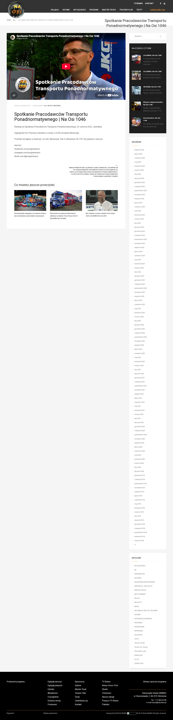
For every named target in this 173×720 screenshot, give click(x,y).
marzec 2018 (139, 540)
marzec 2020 (139, 463)
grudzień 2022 (139, 329)
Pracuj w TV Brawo (110, 700)
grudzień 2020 (139, 426)
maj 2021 (137, 406)
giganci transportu (100, 167)
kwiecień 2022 (139, 361)
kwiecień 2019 (139, 508)
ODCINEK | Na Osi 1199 (152, 87)
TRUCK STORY (139, 643)
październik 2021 (140, 386)
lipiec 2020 (138, 447)
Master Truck (80, 689)
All (45, 105)
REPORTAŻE (57, 105)
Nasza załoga (108, 697)
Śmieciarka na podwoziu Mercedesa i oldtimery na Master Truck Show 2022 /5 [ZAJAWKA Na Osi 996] (64, 216)
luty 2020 (137, 467)
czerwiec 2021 (139, 402)
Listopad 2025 (139, 186)
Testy (77, 697)
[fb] (160, 3)
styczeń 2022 (139, 374)
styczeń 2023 (139, 325)
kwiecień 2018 (139, 536)
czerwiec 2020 (139, 451)
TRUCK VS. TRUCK (141, 647)
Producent (52, 704)
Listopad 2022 (139, 333)
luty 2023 (137, 321)
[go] (160, 36)
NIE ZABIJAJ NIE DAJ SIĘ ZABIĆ (146, 610)
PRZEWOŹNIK (139, 627)
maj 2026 (137, 162)
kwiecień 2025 (139, 215)
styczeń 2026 (139, 178)
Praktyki (105, 704)
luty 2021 (137, 418)
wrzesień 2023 (139, 292)
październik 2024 (140, 239)
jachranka (112, 167)
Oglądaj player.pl (55, 685)
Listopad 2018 (139, 528)
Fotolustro (106, 693)
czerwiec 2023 (139, 304)
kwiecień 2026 (139, 166)
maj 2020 (137, 455)
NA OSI (137, 598)
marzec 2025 (139, 219)
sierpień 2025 (139, 199)
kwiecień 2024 (139, 264)
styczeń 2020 (139, 471)
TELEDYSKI (138, 635)
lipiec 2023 (138, 300)
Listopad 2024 (139, 235)
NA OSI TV (50, 105)
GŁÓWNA (137, 578)
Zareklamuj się (81, 700)
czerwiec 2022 (139, 353)
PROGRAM (138, 623)
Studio (105, 689)
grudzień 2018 (139, 524)
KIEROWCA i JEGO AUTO (143, 586)
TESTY (136, 639)
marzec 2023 (139, 317)
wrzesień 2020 (139, 439)
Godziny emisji (54, 700)
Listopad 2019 (139, 479)
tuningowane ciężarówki (102, 176)
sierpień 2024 (139, 247)
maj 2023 (137, 309)
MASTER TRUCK (140, 590)
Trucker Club (80, 693)
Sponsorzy (79, 681)
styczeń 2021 (139, 422)
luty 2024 (137, 272)
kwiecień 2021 (139, 410)
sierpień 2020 (139, 443)
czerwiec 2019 (139, 500)
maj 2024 (137, 260)
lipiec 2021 (138, 398)
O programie (53, 697)
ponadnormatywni (82, 170)
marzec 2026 (139, 170)
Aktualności (53, 693)
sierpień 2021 (139, 394)
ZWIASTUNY (138, 663)
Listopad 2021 (139, 382)
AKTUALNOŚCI (139, 566)
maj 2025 (137, 211)
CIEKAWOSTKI (139, 574)
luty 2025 (137, 223)
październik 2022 (140, 337)
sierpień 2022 (139, 345)
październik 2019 (140, 484)
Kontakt (78, 704)
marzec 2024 (139, 268)
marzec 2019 (139, 512)
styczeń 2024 (139, 276)
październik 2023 (140, 288)
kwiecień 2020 (139, 459)
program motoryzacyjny (97, 170)
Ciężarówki (89, 167)
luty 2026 (137, 174)
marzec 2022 (139, 365)
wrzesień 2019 (139, 488)
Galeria (78, 685)
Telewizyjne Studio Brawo (80, 174)
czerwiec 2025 (139, 207)
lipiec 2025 (138, 203)
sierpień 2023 (139, 296)
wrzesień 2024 (139, 243)
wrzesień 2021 (139, 390)
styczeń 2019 (139, 520)
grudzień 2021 (139, 378)
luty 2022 (137, 370)
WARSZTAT (138, 655)
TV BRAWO (138, 3)
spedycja (73, 172)
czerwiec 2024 (139, 256)
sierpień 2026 (139, 150)
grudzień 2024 (139, 231)
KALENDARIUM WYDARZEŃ (144, 582)
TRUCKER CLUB (140, 651)
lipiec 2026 (138, 154)
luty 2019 (137, 516)
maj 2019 (137, 504)
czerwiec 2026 (139, 158)
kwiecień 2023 (139, 313)
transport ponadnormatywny (107, 174)
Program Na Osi (112, 170)
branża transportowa (77, 167)
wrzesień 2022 (139, 341)
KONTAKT (149, 3)
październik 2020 (140, 435)
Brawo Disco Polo (110, 685)
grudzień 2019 (139, 475)
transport (93, 174)
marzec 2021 (139, 414)
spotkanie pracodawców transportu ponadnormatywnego (97, 172)
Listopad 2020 (139, 431)
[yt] (164, 3)
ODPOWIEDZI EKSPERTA (143, 619)
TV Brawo (115, 176)
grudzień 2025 (139, 182)
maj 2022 (137, 357)
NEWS (136, 606)
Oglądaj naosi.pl (55, 681)
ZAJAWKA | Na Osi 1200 (152, 55)
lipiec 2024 (138, 251)
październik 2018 (140, 532)
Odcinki (51, 689)
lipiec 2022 (138, 349)
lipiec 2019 (138, 496)
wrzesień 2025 (139, 195)
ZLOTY (136, 659)
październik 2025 (140, 190)
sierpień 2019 (139, 492)
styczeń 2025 (139, 227)
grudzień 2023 (139, 280)
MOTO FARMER (140, 594)
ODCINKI (137, 615)
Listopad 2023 (139, 284)
